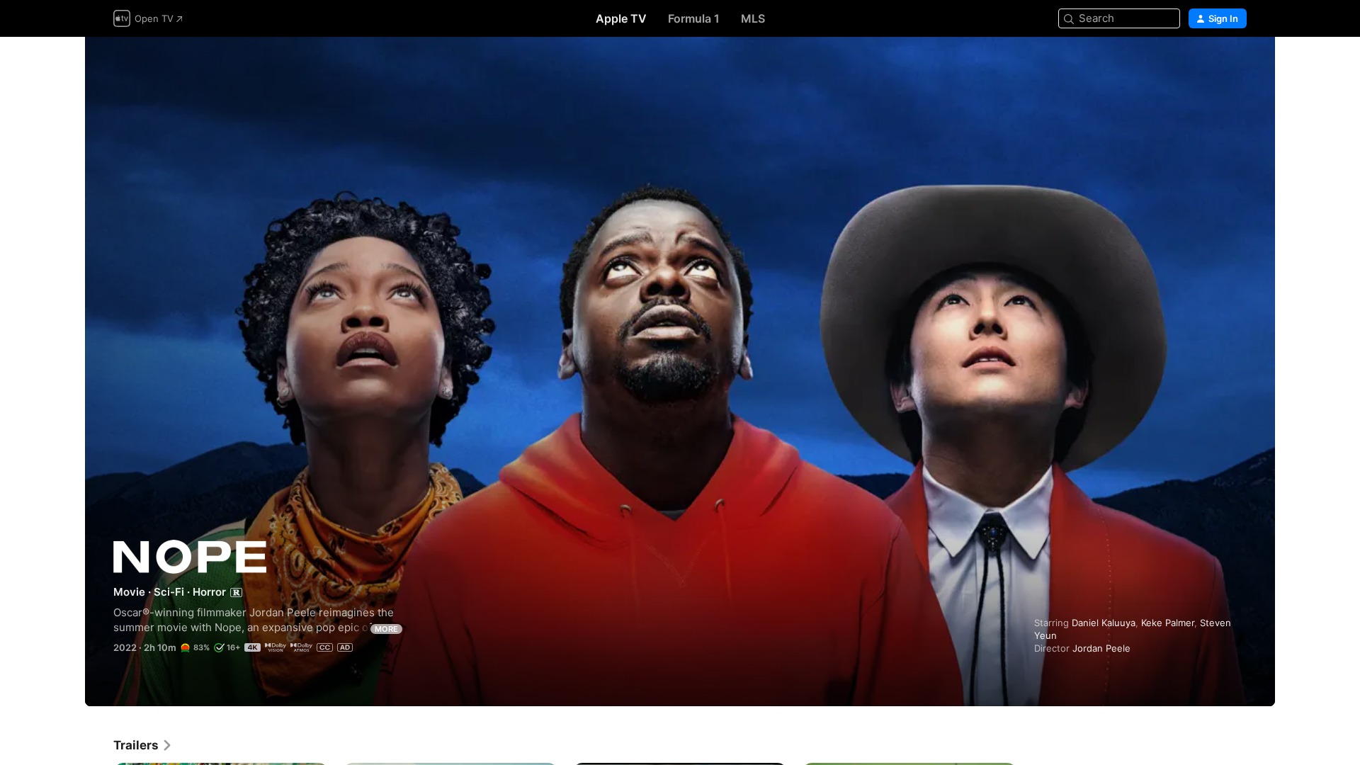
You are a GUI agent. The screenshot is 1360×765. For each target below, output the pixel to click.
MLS (753, 18)
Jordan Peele (1101, 648)
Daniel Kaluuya (1103, 622)
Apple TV (621, 18)
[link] (143, 745)
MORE (386, 629)
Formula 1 (694, 18)
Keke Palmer (1167, 622)
